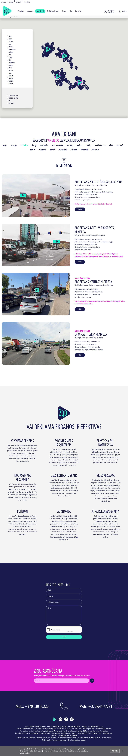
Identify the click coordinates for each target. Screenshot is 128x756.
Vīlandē (74, 150)
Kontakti (78, 11)
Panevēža (44, 146)
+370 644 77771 (100, 706)
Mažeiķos (66, 731)
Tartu (32, 150)
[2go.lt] (7, 11)
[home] (54, 719)
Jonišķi (88, 146)
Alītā (71, 731)
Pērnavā (42, 150)
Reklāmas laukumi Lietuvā (85, 738)
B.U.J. (101, 726)
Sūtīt (64, 637)
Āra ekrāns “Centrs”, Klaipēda (93, 282)
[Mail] (72, 719)
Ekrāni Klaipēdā (61, 733)
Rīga (111, 146)
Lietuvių (11, 2)
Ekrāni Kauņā (51, 733)
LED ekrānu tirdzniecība (91, 731)
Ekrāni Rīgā (73, 735)
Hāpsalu (95, 150)
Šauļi (34, 146)
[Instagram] (60, 719)
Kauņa (14, 146)
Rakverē (84, 150)
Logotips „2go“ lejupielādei (90, 726)
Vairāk (80, 209)
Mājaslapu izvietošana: (50, 740)
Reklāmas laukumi (70, 738)
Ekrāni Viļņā (42, 733)
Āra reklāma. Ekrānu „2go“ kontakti (26, 733)
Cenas (64, 11)
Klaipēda (24, 146)
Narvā (52, 150)
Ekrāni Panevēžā (82, 733)
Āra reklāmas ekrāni (26, 731)
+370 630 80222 (37, 706)
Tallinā (120, 146)
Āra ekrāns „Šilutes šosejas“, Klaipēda (98, 182)
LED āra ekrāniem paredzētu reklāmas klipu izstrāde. (93, 729)
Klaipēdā (45, 731)
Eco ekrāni (60, 738)
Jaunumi (30, 11)
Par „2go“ (21, 11)
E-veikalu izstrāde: (74, 740)
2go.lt (11, 17)
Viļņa (5, 146)
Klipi (70, 11)
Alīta (79, 146)
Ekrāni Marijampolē (94, 733)
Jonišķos (76, 731)
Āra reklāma (104, 731)
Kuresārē (63, 150)
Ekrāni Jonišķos (64, 735)
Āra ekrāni (40, 11)
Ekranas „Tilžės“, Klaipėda (91, 335)
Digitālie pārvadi (52, 11)
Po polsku (27, 2)
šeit (28, 753)
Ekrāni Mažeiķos (107, 733)
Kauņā (39, 731)
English (3, 2)
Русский (18, 2)
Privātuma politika (74, 726)
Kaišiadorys (100, 146)
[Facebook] (66, 719)
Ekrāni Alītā (54, 735)
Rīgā (81, 731)
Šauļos (51, 731)
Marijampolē (58, 731)
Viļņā (34, 731)
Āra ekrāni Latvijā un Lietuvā (38, 738)
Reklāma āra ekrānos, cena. (26, 729)
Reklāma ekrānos (22, 738)
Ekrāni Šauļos (71, 733)
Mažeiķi (70, 146)
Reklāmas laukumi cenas (103, 738)
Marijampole (57, 146)
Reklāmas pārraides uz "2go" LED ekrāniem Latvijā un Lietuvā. (55, 729)
